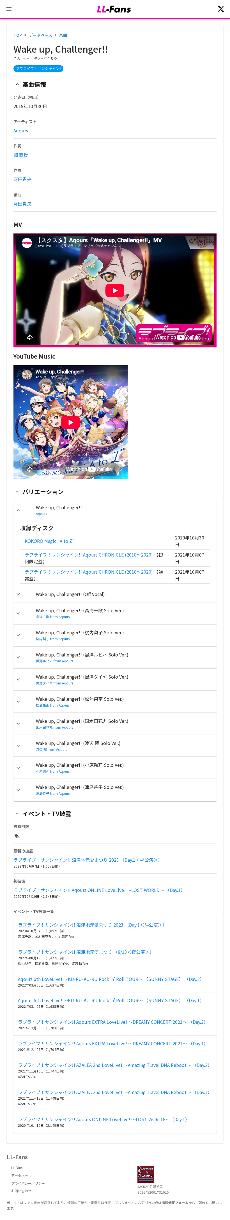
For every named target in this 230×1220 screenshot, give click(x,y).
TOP (17, 35)
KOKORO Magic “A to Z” (49, 540)
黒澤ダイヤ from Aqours (54, 683)
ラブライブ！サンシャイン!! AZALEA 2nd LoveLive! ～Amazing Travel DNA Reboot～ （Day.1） (115, 1092)
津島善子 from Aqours (53, 793)
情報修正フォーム (175, 1202)
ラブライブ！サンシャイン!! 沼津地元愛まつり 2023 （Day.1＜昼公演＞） (87, 859)
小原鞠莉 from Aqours (53, 771)
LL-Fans (16, 1167)
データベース (40, 35)
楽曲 (63, 35)
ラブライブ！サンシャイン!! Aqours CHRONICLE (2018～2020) (89, 554)
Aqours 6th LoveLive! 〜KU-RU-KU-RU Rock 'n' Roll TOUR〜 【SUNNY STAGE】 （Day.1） (111, 1000)
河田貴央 (22, 179)
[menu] (9, 9)
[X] (221, 9)
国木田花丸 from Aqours (54, 727)
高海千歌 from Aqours (53, 616)
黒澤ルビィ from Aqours (54, 660)
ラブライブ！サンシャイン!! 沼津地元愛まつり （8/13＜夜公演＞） (86, 951)
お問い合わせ (21, 1190)
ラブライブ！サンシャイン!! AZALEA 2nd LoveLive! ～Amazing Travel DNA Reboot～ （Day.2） (115, 1065)
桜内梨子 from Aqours (53, 638)
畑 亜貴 (20, 154)
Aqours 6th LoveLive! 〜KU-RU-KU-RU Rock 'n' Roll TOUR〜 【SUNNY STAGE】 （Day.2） (111, 979)
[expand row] (18, 510)
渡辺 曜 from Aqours (51, 749)
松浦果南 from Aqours (53, 705)
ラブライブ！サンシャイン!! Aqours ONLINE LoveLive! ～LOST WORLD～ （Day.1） (99, 890)
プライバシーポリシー (28, 1183)
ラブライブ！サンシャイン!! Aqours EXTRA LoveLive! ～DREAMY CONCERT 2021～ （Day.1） (113, 1043)
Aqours (20, 130)
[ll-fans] (114, 9)
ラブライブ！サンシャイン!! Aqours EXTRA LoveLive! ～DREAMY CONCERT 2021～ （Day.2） (113, 1021)
